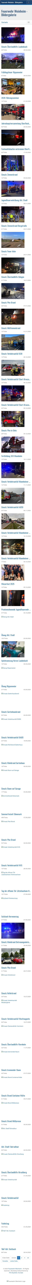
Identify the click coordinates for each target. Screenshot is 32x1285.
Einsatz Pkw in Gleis (9, 430)
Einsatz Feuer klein (8, 251)
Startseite (4, 22)
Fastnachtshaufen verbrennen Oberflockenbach (16, 148)
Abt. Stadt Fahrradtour (10, 1146)
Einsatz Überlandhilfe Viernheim (13, 1044)
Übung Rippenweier (8, 686)
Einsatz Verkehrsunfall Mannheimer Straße (16, 481)
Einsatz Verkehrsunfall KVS (11, 865)
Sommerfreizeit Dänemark (11, 814)
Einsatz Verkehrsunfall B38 (11, 353)
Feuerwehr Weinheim (15, 1269)
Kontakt (20, 1273)
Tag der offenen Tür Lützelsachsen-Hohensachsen (16, 890)
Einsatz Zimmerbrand (9, 174)
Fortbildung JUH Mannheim (11, 455)
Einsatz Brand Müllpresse (11, 1121)
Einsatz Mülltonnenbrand (10, 328)
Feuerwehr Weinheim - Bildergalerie (12, 2)
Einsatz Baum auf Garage (11, 788)
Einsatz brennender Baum (11, 1069)
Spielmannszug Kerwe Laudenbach (14, 660)
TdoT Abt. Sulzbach (8, 1249)
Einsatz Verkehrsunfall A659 (12, 507)
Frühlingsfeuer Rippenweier (11, 72)
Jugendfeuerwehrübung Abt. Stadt (14, 200)
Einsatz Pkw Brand (8, 302)
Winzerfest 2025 (7, 583)
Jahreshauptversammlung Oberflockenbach (16, 123)
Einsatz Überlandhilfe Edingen (12, 276)
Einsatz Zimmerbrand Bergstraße (14, 225)
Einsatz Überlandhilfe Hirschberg (14, 1172)
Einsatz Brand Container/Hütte (13, 1095)
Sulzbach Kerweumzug (10, 916)
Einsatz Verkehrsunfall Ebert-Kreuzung (16, 379)
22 (28, 1258)
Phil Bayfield (13, 1273)
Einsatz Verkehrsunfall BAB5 (12, 737)
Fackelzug (5, 1223)
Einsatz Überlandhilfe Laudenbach (14, 46)
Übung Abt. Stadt (8, 635)
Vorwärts (5, 1261)
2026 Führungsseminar (10, 97)
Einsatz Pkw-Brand (8, 967)
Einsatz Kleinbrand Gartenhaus (13, 762)
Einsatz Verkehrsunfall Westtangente (15, 1018)
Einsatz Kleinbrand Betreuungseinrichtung (16, 942)
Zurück (14, 1258)
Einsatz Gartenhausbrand (10, 711)
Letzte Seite (14, 1261)
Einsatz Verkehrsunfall (9, 1197)
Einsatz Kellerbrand (8, 993)
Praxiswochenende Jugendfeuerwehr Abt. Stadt (16, 609)
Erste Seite (5, 1258)
